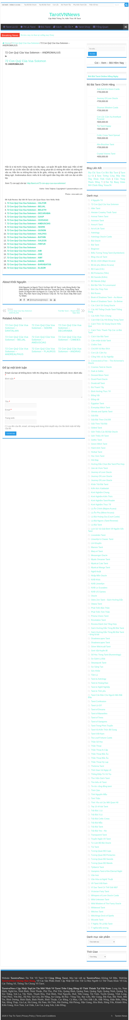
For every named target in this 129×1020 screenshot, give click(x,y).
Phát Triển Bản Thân (100, 608)
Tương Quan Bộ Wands (101, 863)
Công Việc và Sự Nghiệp (102, 357)
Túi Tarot (95, 847)
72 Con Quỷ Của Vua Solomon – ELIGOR (26, 268)
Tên (7, 402)
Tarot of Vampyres (99, 722)
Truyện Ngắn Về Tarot (101, 839)
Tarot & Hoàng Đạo (99, 683)
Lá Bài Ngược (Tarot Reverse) (104, 521)
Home (7, 43)
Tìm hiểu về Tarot (98, 782)
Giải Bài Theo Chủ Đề (101, 420)
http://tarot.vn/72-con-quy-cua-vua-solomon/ (46, 183)
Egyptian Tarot (97, 403)
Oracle (94, 596)
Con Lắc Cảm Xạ (98, 353)
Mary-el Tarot (97, 551)
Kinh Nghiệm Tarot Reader (103, 500)
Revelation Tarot (98, 620)
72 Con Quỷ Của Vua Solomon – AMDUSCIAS (28, 223)
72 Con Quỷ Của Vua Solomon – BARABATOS (29, 264)
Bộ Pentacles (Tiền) (100, 273)
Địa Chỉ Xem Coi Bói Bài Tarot (103, 172)
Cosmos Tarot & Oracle (101, 367)
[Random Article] (125, 27)
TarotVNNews (64, 14)
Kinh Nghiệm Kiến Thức (102, 496)
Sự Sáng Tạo (97, 667)
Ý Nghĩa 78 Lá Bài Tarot (101, 924)
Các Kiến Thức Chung (101, 316)
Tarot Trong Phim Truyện (102, 726)
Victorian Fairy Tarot (100, 891)
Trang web (9, 418)
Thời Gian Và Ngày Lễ (101, 770)
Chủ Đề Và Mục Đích (100, 349)
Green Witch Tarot (99, 444)
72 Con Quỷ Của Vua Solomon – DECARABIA (29, 213)
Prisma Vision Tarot (99, 616)
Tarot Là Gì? (96, 705)
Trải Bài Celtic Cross (100, 819)
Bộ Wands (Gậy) (98, 281)
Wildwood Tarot (98, 908)
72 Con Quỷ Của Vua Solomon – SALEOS (26, 241)
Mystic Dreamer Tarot (100, 559)
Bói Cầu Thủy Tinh (99, 289)
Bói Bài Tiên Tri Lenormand (103, 285)
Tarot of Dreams (98, 709)
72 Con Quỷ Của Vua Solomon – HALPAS (26, 234)
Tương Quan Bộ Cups (101, 851)
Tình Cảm (95, 790)
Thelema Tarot (97, 766)
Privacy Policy (28, 1016)
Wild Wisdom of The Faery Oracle (106, 903)
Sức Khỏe (95, 671)
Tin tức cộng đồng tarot (101, 786)
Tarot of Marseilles (99, 713)
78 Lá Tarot (29, 27)
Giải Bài (94, 416)
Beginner (95, 249)
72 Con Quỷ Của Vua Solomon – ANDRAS (69, 350)
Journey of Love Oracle (101, 472)
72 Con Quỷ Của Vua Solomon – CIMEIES (69, 338)
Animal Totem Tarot (99, 216)
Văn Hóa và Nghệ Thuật (102, 879)
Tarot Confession (98, 701)
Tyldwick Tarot (97, 867)
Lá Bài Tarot (96, 525)
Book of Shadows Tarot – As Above (106, 297)
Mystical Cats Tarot (99, 563)
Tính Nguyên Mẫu (99, 794)
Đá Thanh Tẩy (66, 5)
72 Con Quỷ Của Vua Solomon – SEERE (26, 227)
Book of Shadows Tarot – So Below (107, 301)
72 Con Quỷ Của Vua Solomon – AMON (25, 261)
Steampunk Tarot (98, 663)
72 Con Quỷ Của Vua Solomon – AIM (24, 251)
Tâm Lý (94, 675)
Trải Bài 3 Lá (96, 815)
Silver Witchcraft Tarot (100, 647)
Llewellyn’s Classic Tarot (102, 539)
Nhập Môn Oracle (99, 576)
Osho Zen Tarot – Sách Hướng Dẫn (107, 600)
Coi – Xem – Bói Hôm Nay (109, 62)
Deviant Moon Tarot (99, 375)
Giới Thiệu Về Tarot (100, 436)
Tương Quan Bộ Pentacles (103, 855)
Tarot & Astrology (98, 679)
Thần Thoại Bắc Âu (99, 754)
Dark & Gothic (97, 371)
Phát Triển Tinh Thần (100, 612)
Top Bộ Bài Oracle (30, 5)
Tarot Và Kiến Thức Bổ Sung (104, 730)
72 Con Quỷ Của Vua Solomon (25, 43)
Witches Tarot (97, 912)
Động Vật (95, 395)
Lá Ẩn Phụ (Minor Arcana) (102, 513)
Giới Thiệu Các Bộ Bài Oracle (104, 432)
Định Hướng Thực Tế (101, 391)
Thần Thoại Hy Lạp (99, 762)
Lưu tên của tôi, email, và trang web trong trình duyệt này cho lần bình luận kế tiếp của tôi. (42, 427)
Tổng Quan (102, 27)
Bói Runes (96, 293)
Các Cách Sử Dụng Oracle (103, 305)
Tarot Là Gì (12, 27)
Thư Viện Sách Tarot (100, 778)
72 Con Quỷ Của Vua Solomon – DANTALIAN (20, 311)
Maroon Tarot (97, 547)
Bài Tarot (95, 245)
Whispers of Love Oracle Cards (105, 895)
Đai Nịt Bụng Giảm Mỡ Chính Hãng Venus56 (106, 183)
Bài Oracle (96, 241)
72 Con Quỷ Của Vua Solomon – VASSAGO (27, 220)
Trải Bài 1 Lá (96, 811)
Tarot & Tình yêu (98, 691)
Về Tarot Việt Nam (99, 883)
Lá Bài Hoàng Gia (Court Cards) (105, 517)
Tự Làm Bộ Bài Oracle (101, 843)
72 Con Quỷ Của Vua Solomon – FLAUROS (44, 350)
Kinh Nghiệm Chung (100, 492)
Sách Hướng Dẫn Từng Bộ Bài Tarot (107, 628)
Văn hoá (95, 875)
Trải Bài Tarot (97, 827)
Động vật (95, 399)
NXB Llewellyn (97, 584)
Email (8, 410)
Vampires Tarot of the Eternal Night (106, 871)
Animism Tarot (97, 220)
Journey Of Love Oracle (101, 476)
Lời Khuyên (96, 543)
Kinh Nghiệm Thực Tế (101, 504)
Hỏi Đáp (95, 460)
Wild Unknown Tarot (100, 899)
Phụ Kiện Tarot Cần (80, 5)
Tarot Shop (84, 27)
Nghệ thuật (96, 571)
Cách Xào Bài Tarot (99, 336)
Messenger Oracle (99, 555)
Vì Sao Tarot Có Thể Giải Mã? (104, 887)
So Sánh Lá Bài (98, 659)
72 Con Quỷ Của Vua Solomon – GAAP (25, 217)
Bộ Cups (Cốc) (97, 269)
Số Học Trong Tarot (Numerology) (106, 655)
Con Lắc (56, 5)
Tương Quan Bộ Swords (102, 859)
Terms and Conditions (46, 1016)
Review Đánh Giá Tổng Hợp (104, 624)
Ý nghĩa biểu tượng (99, 928)
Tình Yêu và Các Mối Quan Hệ (104, 802)
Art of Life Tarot (97, 229)
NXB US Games (98, 592)
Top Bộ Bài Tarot (44, 5)
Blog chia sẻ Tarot (99, 257)
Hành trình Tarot (98, 448)
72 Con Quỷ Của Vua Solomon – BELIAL (26, 206)
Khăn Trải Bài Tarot (99, 484)
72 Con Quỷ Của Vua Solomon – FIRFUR (26, 244)
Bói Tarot (45, 27)
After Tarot (95, 208)
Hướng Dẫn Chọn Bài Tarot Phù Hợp (107, 464)
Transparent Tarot (99, 835)
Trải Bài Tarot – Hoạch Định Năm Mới (69, 311)
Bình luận (10, 379)
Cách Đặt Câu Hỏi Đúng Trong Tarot (107, 320)
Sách (59, 27)
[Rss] (112, 1015)
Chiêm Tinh (96, 345)
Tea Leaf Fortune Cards (101, 738)
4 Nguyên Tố (97, 200)
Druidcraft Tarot (98, 383)
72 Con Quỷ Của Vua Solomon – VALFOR (26, 203)
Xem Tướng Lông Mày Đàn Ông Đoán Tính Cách (106, 177)
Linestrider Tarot (98, 535)
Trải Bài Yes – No (99, 831)
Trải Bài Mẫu (96, 823)
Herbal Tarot (96, 452)
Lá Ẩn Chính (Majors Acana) (103, 509)
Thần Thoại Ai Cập (99, 750)
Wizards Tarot (97, 920)
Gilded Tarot (96, 428)
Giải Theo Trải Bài (99, 424)
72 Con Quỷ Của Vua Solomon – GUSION (26, 230)
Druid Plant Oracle (99, 379)
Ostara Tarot (96, 604)
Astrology (95, 233)
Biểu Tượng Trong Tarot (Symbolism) (107, 253)
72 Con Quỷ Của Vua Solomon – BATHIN (26, 237)
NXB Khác (96, 580)
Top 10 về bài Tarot (99, 806)
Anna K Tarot (97, 225)
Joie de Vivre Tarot (99, 468)
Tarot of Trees (97, 718)
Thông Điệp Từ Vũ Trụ (101, 774)
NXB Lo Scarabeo (99, 588)
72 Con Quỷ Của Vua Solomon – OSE (24, 254)
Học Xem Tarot (97, 456)
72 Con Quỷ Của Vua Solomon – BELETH (26, 210)
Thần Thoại (96, 746)
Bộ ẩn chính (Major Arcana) (103, 261)
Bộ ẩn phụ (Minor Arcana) (102, 265)
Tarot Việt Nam (97, 734)
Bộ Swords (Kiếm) (99, 277)
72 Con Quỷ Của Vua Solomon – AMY (24, 258)
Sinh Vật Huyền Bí (99, 651)
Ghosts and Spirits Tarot (101, 412)
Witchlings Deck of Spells (102, 916)
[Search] (126, 5)
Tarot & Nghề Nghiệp (100, 687)
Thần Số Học (93, 5)
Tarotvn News (121, 1016)
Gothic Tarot (96, 440)
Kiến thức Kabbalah (100, 488)
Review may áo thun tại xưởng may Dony (37, 35)
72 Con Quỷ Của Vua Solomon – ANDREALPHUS (16, 351)
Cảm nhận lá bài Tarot (101, 340)
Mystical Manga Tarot (100, 567)
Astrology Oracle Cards (101, 237)
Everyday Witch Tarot (100, 407)
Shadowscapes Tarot (100, 638)
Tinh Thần (95, 798)
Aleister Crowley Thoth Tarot (103, 212)
